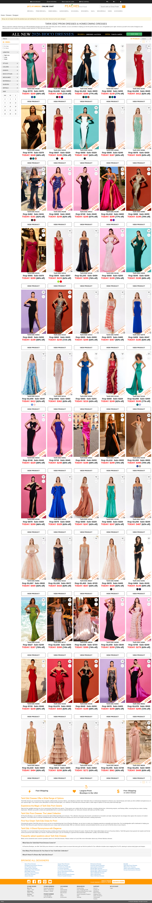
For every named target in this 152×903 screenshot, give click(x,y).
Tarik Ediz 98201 (33, 765)
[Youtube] (50, 881)
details (5, 88)
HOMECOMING (52, 11)
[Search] (123, 6)
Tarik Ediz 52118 (86, 273)
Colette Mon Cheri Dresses (32, 870)
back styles (7, 74)
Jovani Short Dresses (63, 864)
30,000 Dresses (35, 1)
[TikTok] (39, 881)
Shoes (62, 895)
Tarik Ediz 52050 (112, 335)
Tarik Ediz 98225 (112, 765)
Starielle (126, 864)
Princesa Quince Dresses (98, 865)
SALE (92, 11)
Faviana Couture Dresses (32, 873)
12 (15, 103)
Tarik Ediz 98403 (139, 704)
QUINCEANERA (64, 11)
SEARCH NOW (118, 882)
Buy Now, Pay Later (68, 1)
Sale (61, 894)
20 (5, 110)
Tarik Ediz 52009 (33, 150)
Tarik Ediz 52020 (86, 396)
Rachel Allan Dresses (96, 868)
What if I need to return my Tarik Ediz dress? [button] (38, 854)
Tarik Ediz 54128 (33, 89)
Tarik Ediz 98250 (139, 765)
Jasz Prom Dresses (30, 874)
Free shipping (84, 1)
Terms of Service (97, 895)
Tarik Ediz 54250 (33, 704)
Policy (2, 901)
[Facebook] (34, 881)
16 (10, 106)
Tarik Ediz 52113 (33, 396)
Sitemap (79, 897)
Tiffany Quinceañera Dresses (132, 868)
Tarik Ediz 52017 (112, 89)
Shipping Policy (97, 894)
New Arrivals (101, 11)
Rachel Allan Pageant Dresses (99, 870)
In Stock (6, 48)
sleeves (6, 84)
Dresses (8, 15)
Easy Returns (52, 1)
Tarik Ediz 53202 (112, 704)
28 (10, 114)
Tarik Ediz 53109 (112, 458)
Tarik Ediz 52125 (60, 89)
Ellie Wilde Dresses (30, 871)
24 (15, 110)
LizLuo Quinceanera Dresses (66, 871)
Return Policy (96, 892)
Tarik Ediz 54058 (112, 642)
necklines (7, 77)
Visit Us (95, 888)
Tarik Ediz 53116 (60, 335)
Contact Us (96, 889)
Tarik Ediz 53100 (60, 704)
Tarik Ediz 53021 (86, 458)
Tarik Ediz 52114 (60, 396)
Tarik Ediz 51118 (112, 396)
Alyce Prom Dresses (30, 864)
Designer (15, 15)
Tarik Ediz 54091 (60, 458)
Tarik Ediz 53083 (139, 212)
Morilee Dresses (62, 873)
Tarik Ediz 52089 (112, 581)
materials (7, 81)
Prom (61, 888)
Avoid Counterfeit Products (84, 894)
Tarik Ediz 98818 (86, 642)
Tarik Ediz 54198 (112, 212)
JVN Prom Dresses (63, 865)
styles (5, 63)
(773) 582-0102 (47, 895)
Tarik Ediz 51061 (139, 581)
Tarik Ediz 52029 (60, 150)
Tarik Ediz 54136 (112, 273)
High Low (7, 55)
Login (111, 888)
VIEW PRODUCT (33, 101)
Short (5, 59)
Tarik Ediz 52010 (60, 519)
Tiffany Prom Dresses (129, 867)
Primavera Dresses (96, 864)
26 (5, 114)
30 (15, 114)
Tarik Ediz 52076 (139, 335)
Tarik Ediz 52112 (60, 581)
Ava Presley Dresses (30, 867)
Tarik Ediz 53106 (86, 704)
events (5, 70)
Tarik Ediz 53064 (33, 335)
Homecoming (63, 889)
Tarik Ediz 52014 (60, 273)
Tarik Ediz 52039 (112, 519)
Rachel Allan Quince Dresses (99, 871)
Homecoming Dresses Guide (84, 891)
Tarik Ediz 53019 (86, 150)
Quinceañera (63, 891)
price (5, 39)
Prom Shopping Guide (82, 889)
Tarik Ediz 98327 (86, 581)
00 (10, 95)
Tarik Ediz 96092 (86, 89)
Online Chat (48, 6)
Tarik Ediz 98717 (60, 642)
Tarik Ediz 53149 (139, 458)
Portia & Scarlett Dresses (65, 876)
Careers (95, 898)
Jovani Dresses (29, 876)
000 (5, 95)
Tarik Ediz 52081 (33, 581)
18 (15, 106)
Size (4, 91)
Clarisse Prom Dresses (31, 868)
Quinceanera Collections (97, 867)
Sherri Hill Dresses (96, 874)
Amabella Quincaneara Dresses (33, 865)
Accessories (63, 897)
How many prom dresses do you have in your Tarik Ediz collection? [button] (45, 851)
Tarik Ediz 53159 (33, 519)
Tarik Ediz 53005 (139, 273)
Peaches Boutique (133, 901)
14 (5, 106)
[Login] (120, 1)
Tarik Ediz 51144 (139, 396)
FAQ (78, 895)
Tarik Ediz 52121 (33, 212)
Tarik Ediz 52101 (33, 273)
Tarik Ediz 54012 (86, 212)
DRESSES (30, 11)
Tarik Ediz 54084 (139, 642)
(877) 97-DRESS (48, 897)
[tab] (86, 842)
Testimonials (96, 897)
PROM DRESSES (40, 11)
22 (10, 110)
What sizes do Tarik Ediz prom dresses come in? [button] (39, 843)
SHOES (110, 11)
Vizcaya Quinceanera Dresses (132, 870)
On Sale (6, 46)
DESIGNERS (84, 11)
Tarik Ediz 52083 (112, 150)
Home (3, 15)
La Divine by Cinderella (64, 867)
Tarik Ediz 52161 (139, 89)
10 (10, 103)
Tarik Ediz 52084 (139, 150)
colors (6, 67)
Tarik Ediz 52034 (86, 519)
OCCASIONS (74, 11)
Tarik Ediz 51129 (33, 642)
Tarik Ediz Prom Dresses (130, 865)
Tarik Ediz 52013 (86, 335)
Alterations (96, 891)
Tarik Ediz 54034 (33, 458)
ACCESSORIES (118, 11)
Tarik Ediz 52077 (139, 519)
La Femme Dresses (63, 868)
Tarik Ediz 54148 (60, 212)
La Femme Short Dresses (65, 870)
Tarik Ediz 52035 (60, 765)
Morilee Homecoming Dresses (66, 874)
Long (5, 57)
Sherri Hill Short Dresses (97, 876)
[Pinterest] (45, 881)
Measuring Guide (81, 892)
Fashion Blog (80, 888)
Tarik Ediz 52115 (86, 765)
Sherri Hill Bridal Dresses (97, 873)
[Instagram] (29, 881)
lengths (6, 52)
